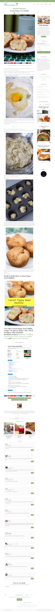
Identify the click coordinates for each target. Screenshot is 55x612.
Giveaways (37, 4)
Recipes (42, 4)
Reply (32, 461)
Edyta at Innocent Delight (13, 543)
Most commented (47, 104)
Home (34, 4)
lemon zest (13, 369)
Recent (40, 104)
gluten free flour (14, 361)
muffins (26, 399)
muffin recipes (22, 399)
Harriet (9, 499)
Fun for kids (18, 8)
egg (11, 367)
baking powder (14, 364)
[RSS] (36, 605)
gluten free (21, 351)
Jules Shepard (10, 479)
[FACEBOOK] (19, 605)
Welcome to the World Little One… (41, 94)
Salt (12, 363)
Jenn (9, 510)
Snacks (21, 8)
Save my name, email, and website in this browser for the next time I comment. (20, 597)
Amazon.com (40, 60)
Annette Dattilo (11, 467)
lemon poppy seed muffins (15, 399)
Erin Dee (10, 574)
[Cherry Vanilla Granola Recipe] (19, 428)
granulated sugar (13, 362)
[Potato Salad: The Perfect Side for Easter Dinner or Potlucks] (30, 428)
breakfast (17, 350)
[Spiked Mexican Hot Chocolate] (8, 428)
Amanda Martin (11, 489)
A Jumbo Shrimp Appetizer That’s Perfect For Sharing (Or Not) (43, 107)
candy (9, 444)
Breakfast (14, 8)
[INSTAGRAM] (30, 605)
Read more (43, 36)
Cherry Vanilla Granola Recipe (19, 436)
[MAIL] (33, 605)
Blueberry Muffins (25, 334)
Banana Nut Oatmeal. (20, 338)
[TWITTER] (22, 605)
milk (11, 366)
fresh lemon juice (15, 370)
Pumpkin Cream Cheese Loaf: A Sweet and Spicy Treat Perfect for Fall (43, 146)
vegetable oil (12, 365)
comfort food (17, 351)
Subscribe (45, 4)
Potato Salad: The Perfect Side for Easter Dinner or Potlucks (30, 436)
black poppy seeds (14, 371)
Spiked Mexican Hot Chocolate (9, 436)
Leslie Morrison (19, 409)
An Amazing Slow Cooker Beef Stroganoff (42, 89)
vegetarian (24, 8)
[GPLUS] (27, 605)
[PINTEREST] (24, 605)
